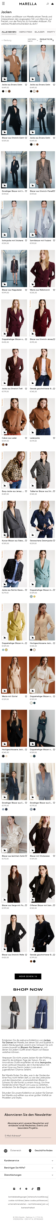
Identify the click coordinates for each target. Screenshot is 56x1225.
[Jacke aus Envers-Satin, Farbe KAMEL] (37, 91)
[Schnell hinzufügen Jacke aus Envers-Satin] (4, 79)
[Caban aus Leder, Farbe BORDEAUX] (6, 445)
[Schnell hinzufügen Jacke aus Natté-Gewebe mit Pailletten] (4, 584)
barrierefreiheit (28, 1208)
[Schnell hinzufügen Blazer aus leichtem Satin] (4, 850)
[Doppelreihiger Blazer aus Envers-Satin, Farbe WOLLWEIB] (31, 756)
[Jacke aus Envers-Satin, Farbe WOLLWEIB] (6, 91)
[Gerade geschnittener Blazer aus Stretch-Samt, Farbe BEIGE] (31, 961)
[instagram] (14, 1188)
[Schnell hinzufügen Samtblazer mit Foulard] (32, 235)
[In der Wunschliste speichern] (26, 86)
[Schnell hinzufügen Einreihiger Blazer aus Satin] (4, 797)
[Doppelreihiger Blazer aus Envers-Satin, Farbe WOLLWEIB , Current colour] (31, 703)
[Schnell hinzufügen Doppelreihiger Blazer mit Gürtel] (32, 584)
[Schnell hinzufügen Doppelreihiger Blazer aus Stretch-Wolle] (4, 334)
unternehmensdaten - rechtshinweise (24, 1204)
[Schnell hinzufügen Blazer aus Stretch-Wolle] (4, 949)
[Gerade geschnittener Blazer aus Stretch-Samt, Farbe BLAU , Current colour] (34, 961)
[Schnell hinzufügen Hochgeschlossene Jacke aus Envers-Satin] (32, 637)
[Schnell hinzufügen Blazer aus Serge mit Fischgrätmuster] (4, 900)
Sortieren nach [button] (32, 40)
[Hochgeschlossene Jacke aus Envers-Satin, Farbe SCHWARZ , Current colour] (3, 756)
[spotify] (26, 1188)
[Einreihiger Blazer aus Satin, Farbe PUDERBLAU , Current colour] (31, 809)
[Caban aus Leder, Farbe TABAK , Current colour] (3, 445)
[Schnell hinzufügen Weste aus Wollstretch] (32, 284)
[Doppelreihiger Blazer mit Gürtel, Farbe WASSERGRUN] (3, 650)
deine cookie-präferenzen (36, 1200)
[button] (47, 40)
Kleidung (7, 40)
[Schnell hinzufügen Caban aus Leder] (4, 432)
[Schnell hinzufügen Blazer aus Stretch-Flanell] (32, 185)
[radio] (9, 32)
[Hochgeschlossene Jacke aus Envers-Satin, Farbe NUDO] (6, 756)
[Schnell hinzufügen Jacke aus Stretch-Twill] (4, 383)
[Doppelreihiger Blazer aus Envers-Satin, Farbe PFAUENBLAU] (34, 703)
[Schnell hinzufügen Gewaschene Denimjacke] (32, 535)
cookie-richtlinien (16, 1200)
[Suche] (47, 3)
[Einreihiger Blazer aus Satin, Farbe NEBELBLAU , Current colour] (6, 809)
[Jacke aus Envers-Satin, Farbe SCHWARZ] (3, 91)
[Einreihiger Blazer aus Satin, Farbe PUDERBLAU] (3, 809)
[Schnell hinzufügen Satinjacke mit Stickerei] (4, 235)
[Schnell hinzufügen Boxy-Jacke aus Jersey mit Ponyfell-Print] (4, 485)
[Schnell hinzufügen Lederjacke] (32, 432)
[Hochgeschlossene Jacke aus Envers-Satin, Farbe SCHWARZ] (31, 650)
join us (45, 1204)
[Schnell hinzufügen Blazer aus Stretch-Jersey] (32, 334)
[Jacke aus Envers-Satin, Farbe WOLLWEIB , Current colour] (34, 91)
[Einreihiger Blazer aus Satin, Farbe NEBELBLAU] (34, 809)
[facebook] (20, 1188)
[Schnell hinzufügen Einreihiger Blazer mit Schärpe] (4, 185)
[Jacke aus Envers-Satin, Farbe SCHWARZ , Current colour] (31, 144)
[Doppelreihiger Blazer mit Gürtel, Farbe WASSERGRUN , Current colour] (31, 596)
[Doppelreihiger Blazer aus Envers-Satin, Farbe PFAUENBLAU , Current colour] (34, 756)
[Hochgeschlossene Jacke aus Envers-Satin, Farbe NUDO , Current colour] (34, 650)
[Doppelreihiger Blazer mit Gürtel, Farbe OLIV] (34, 596)
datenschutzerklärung (38, 1197)
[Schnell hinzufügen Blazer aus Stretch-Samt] (4, 132)
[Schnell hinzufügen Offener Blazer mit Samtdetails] (32, 900)
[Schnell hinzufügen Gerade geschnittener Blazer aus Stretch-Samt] (32, 949)
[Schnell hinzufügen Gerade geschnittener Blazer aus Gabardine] (32, 383)
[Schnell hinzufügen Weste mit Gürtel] (4, 691)
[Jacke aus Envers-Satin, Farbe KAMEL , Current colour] (9, 91)
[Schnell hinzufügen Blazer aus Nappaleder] (4, 284)
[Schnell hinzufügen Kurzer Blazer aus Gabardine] (4, 535)
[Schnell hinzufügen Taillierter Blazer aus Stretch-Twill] (32, 485)
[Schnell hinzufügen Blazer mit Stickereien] (32, 850)
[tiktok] (32, 1188)
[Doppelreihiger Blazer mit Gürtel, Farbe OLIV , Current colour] (6, 650)
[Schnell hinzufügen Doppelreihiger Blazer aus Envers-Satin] (32, 691)
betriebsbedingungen (17, 1197)
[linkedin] (38, 1188)
